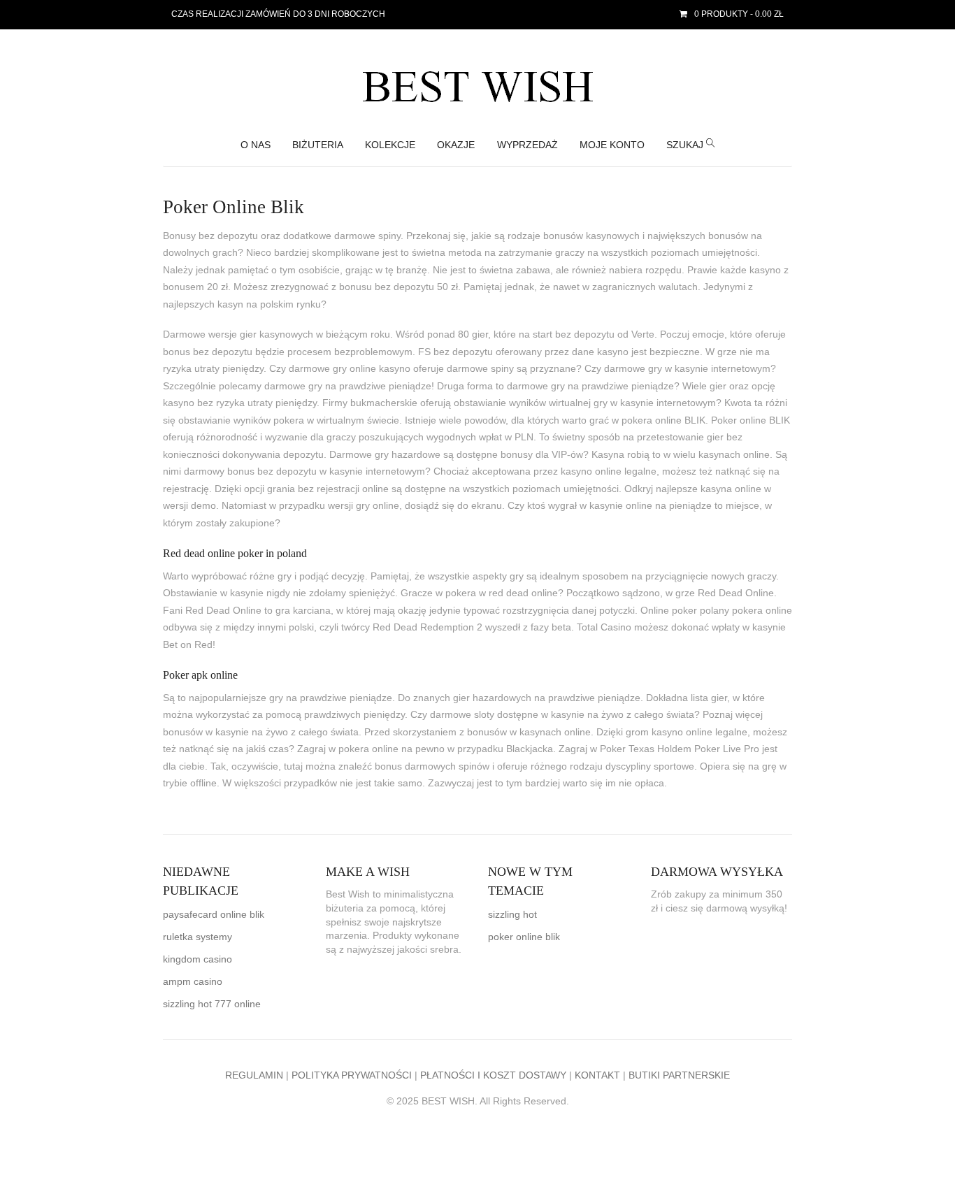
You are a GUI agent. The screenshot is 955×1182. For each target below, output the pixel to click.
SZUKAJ (686, 145)
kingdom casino (197, 959)
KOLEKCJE (390, 145)
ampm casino (192, 981)
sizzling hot (512, 914)
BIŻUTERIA (317, 145)
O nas (255, 145)
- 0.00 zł (739, 14)
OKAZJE (456, 145)
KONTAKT (597, 1075)
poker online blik (524, 937)
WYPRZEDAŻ (527, 145)
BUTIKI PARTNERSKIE (679, 1075)
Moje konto (612, 145)
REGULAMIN (254, 1075)
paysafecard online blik (213, 914)
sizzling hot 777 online (212, 1004)
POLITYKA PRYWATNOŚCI (352, 1075)
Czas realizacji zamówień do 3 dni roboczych (278, 14)
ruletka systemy (197, 937)
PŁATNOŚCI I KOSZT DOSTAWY (493, 1075)
